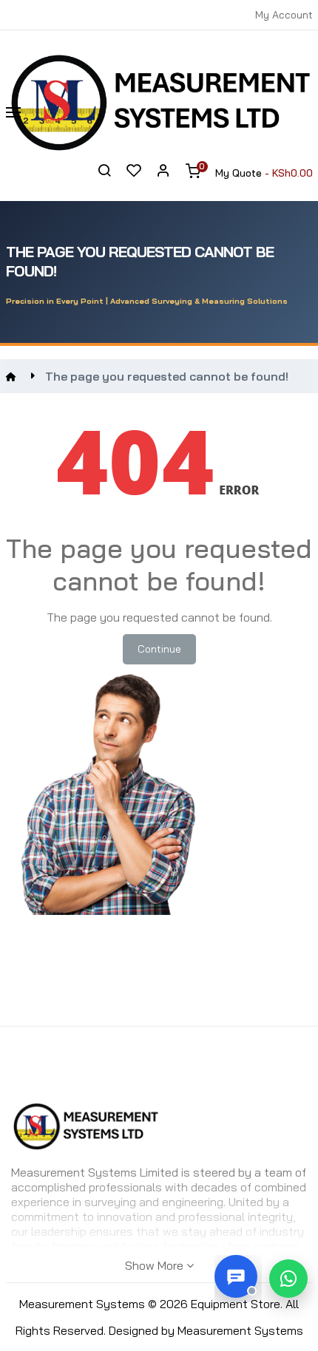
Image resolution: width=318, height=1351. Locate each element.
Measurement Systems (240, 1330)
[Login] (163, 173)
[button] (288, 1278)
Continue (159, 649)
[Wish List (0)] (133, 172)
